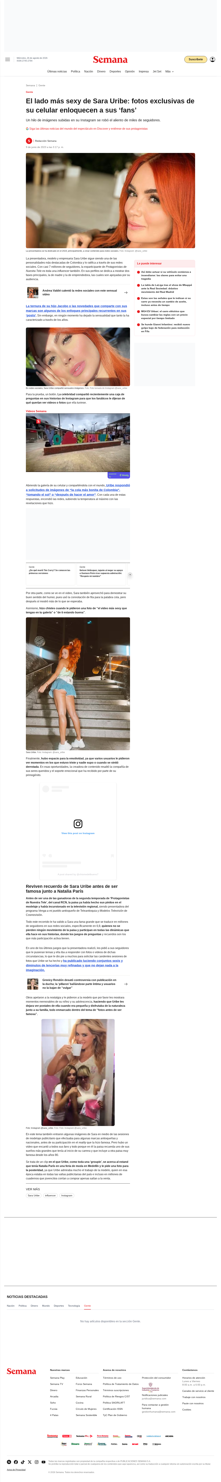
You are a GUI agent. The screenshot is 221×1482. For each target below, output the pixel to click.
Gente (42, 85)
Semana (30, 85)
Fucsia (53, 1409)
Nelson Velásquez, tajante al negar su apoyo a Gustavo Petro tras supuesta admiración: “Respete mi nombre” (101, 573)
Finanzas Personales (87, 1390)
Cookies (186, 1409)
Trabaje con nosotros (193, 1397)
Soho (53, 1402)
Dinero (53, 1390)
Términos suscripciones (116, 1390)
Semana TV (56, 1384)
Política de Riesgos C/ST (116, 1396)
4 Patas (54, 1415)
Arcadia (54, 1396)
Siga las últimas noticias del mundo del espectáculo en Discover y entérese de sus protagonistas (88, 128)
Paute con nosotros (193, 1403)
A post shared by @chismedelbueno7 (78, 874)
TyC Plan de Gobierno (115, 1415)
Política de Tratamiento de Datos (121, 1384)
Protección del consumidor (156, 1377)
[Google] (9, 1462)
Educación (81, 1377)
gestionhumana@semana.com (158, 1411)
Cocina (79, 1402)
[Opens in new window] (16, 1462)
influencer (50, 1195)
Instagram (66, 1195)
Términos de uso (112, 1377)
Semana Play (57, 1377)
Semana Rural (84, 1396)
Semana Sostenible (86, 1415)
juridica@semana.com (154, 1398)
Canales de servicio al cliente (198, 1391)
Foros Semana (84, 1384)
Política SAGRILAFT (114, 1402)
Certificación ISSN (113, 1409)
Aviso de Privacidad (20, 1470)
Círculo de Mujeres (86, 1409)
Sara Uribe (34, 1195)
